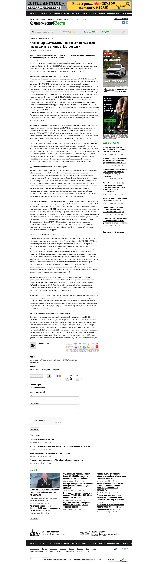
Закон (33, 470)
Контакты (58, 551)
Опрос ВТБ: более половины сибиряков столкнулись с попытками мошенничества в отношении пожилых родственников (114, 187)
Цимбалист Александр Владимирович (45, 370)
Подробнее (96, 560)
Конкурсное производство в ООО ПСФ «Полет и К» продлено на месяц (56, 460)
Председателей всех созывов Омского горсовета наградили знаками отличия (60, 446)
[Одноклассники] (60, 376)
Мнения (65, 19)
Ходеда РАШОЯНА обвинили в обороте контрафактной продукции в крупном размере (111, 476)
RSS (88, 551)
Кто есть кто (50, 19)
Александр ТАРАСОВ (38, 360)
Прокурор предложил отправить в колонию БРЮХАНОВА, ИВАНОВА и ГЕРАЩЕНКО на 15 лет (77, 495)
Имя (31, 395)
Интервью (59, 19)
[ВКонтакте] (57, 376)
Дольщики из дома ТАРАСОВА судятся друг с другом (50, 453)
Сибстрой (50, 360)
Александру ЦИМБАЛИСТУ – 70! (42, 439)
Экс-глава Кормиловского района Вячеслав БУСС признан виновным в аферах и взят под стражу (45, 508)
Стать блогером (69, 551)
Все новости (34, 519)
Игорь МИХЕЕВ (61, 360)
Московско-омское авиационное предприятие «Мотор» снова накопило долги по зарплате (110, 507)
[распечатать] (49, 377)
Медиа (43, 19)
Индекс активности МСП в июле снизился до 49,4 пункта (115, 199)
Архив (84, 19)
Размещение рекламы (36, 551)
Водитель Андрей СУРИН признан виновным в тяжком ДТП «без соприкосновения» (77, 504)
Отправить (34, 429)
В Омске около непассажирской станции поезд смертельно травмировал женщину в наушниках (115, 173)
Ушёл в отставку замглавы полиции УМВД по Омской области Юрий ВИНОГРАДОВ (113, 209)
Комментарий (34, 403)
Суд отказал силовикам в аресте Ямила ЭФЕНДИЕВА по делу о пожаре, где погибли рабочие (77, 476)
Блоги (78, 19)
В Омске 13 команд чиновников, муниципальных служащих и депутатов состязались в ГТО (115, 160)
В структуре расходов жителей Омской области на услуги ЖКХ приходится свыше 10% (115, 149)
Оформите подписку (50, 532)
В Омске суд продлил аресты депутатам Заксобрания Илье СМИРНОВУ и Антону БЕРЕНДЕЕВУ (111, 497)
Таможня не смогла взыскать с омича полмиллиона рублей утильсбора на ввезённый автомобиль (110, 486)
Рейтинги (72, 19)
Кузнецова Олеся (43, 343)
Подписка (80, 551)
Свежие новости (111, 143)
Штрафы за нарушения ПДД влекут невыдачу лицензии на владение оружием (78, 485)
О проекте (49, 551)
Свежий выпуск (34, 19)
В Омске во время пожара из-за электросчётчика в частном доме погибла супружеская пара (115, 221)
